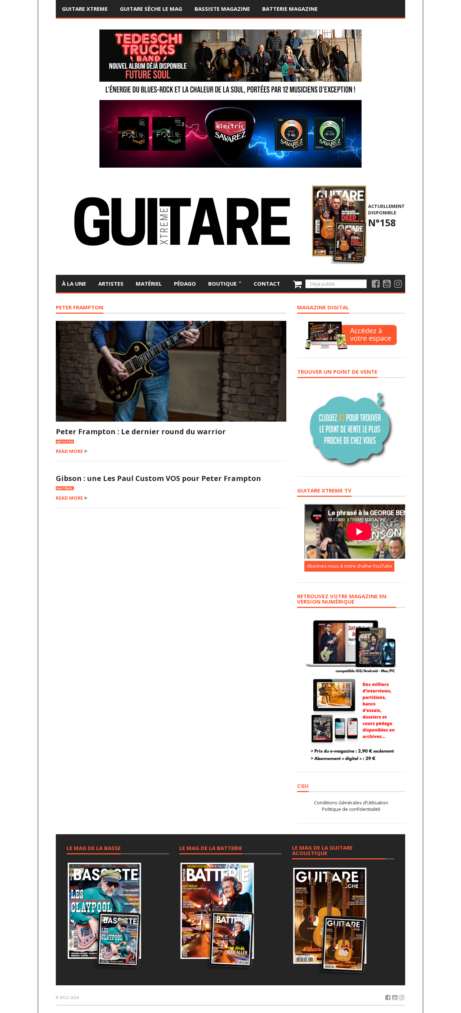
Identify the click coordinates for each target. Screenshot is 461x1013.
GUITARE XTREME (85, 8)
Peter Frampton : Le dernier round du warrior (141, 431)
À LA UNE (74, 283)
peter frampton (79, 308)
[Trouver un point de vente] (351, 426)
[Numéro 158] (338, 224)
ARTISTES (111, 283)
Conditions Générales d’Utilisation (351, 802)
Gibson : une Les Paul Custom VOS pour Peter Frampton (158, 478)
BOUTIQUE (223, 283)
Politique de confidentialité (351, 809)
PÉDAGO (185, 283)
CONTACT (267, 283)
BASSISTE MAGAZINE (222, 8)
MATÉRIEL (149, 283)
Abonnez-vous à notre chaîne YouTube (349, 566)
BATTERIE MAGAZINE (290, 8)
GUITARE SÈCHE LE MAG (151, 8)
